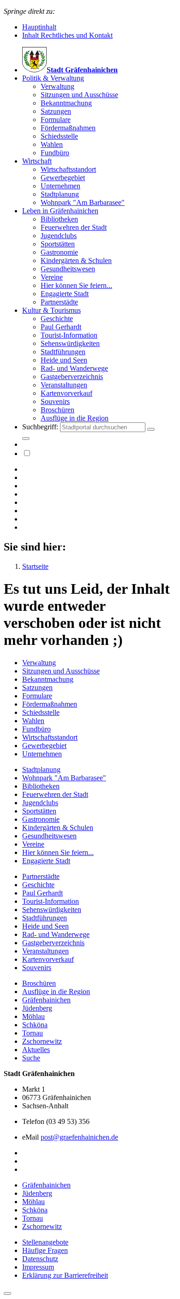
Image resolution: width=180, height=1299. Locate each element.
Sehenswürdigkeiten (70, 343)
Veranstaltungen (64, 385)
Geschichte (57, 318)
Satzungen (56, 111)
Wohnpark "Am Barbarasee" (83, 202)
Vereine (52, 277)
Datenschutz (40, 1259)
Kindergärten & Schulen (76, 260)
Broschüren (57, 410)
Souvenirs (55, 401)
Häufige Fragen (45, 1250)
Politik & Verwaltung (53, 78)
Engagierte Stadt (65, 294)
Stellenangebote (45, 1242)
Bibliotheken (59, 219)
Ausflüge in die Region (74, 418)
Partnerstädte (59, 302)
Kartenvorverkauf (66, 393)
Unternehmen (60, 186)
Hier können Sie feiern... (76, 285)
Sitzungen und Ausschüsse (79, 95)
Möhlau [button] (33, 1201)
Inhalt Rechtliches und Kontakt (67, 35)
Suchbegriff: (41, 427)
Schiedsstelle (59, 136)
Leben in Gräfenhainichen (60, 211)
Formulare (56, 119)
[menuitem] (99, 115)
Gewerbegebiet (63, 177)
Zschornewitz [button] (42, 1226)
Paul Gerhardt (61, 327)
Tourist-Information (69, 335)
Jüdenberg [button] (37, 1193)
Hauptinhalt (39, 27)
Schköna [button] (35, 1210)
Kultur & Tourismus (51, 310)
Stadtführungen (63, 352)
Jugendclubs (59, 236)
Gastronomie (59, 252)
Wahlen (52, 144)
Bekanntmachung (66, 103)
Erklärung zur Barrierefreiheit (65, 1275)
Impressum (38, 1267)
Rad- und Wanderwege (74, 368)
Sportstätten (58, 244)
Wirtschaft (37, 161)
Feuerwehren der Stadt (74, 227)
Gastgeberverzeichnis (72, 376)
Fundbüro (55, 153)
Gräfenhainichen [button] (46, 1185)
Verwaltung (57, 86)
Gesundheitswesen (68, 269)
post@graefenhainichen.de (79, 1137)
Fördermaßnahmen (68, 128)
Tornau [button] (32, 1218)
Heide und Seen (64, 360)
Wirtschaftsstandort (68, 169)
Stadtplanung (60, 194)
